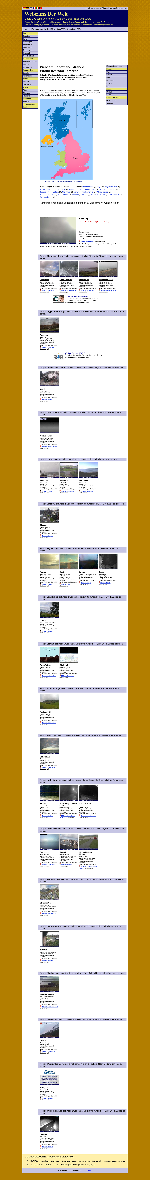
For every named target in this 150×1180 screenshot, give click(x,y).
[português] (40, 9)
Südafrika (27, 84)
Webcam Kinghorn (47, 491)
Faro (108, 86)
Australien (27, 102)
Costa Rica (27, 67)
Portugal (26, 53)
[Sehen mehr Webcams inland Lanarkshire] (49, 617)
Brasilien (26, 73)
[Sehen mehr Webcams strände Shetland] (49, 991)
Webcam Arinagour (48, 347)
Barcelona (110, 95)
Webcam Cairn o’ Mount (68, 290)
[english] (31, 9)
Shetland (75, 194)
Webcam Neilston (47, 960)
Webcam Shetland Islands (50, 1007)
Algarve (109, 83)
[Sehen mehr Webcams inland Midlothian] (49, 709)
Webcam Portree (47, 584)
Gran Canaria (111, 100)
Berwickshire (45, 189)
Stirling (85, 194)
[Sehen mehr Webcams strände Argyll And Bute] (49, 332)
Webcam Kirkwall (66, 864)
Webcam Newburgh (67, 491)
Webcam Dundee (47, 400)
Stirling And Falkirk (98, 194)
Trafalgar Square (90, 1165)
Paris (108, 72)
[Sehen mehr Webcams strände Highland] (49, 569)
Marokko (26, 82)
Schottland (72, 29)
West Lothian (114, 194)
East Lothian (84, 189)
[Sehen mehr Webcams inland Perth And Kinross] (49, 900)
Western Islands (46, 197)
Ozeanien (27, 99)
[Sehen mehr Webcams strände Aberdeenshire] (49, 276)
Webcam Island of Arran (88, 816)
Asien (25, 87)
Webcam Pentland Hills (49, 723)
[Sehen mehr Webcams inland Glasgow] (49, 522)
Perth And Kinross (47, 194)
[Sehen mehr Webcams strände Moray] (49, 753)
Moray (76, 192)
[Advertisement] (84, 48)
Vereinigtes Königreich (50, 29)
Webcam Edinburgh (67, 676)
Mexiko (26, 64)
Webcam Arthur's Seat (49, 676)
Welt (27, 29)
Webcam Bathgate (47, 1098)
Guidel (41, 1165)
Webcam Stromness (48, 864)
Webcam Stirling (86, 241)
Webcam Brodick (47, 816)
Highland (112, 189)
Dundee (72, 189)
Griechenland (28, 56)
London (109, 75)
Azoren (87, 1161)
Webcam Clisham (47, 1147)
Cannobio (55, 1165)
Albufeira (81, 1161)
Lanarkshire (45, 192)
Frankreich (27, 47)
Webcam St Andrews (87, 491)
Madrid (109, 92)
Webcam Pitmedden (48, 290)
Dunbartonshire (60, 189)
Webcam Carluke (47, 631)
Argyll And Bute (111, 187)
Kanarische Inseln (113, 98)
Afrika (25, 79)
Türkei (25, 90)
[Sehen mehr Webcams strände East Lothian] (49, 433)
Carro (28, 1165)
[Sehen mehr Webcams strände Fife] (49, 477)
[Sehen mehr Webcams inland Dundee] (49, 386)
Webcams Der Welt (46, 13)
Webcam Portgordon (48, 767)
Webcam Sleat (65, 584)
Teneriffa (109, 103)
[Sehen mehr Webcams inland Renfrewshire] (49, 947)
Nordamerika (28, 59)
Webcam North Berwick (49, 446)
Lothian (56, 192)
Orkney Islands (102, 192)
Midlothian (66, 192)
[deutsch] (28, 9)
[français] (34, 9)
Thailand (26, 96)
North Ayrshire (87, 192)
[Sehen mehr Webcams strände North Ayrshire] (49, 800)
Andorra (55, 1161)
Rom (108, 78)
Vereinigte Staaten (30, 62)
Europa (34, 29)
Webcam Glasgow (47, 536)
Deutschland (28, 50)
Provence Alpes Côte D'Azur (114, 1161)
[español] (24, 9)
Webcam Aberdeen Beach (108, 290)
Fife (93, 189)
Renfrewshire (63, 194)
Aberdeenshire (88, 187)
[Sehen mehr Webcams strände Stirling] (49, 1037)
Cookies (88, 1171)
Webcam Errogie (86, 583)
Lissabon (110, 80)
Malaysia (26, 93)
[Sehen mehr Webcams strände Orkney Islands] (49, 849)
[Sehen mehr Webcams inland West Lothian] (49, 1084)
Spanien (26, 36)
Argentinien (27, 76)
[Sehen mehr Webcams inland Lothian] (49, 662)
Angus (99, 187)
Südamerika (28, 70)
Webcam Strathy (105, 583)
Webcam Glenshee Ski (49, 914)
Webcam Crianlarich (48, 1051)
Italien (25, 39)
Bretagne (34, 1165)
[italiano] (37, 9)
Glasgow (101, 189)
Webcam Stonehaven (87, 290)
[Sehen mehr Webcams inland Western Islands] (49, 1131)
